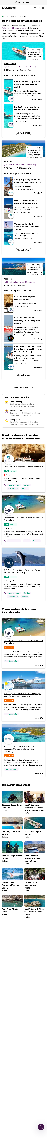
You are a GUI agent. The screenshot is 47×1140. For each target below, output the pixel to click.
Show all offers (23, 133)
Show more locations (23, 387)
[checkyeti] (9, 8)
